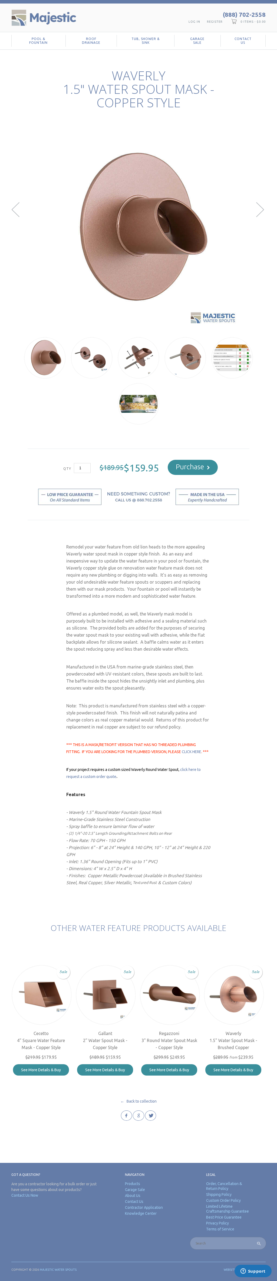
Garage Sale (197, 40)
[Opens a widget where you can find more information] (253, 1271)
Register (215, 21)
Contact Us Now (24, 1195)
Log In (194, 21)
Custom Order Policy (223, 1200)
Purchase (190, 467)
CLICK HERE (191, 752)
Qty (67, 468)
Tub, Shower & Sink (145, 40)
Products (132, 1184)
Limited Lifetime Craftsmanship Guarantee (227, 1208)
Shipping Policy (219, 1194)
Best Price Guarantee (224, 1217)
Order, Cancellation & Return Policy (224, 1186)
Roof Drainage (91, 40)
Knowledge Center (141, 1213)
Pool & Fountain (38, 40)
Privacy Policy (217, 1223)
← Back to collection (138, 1101)
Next (261, 209)
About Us (132, 1195)
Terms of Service (220, 1229)
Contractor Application (144, 1207)
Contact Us (243, 40)
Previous (16, 209)
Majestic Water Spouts (58, 1269)
